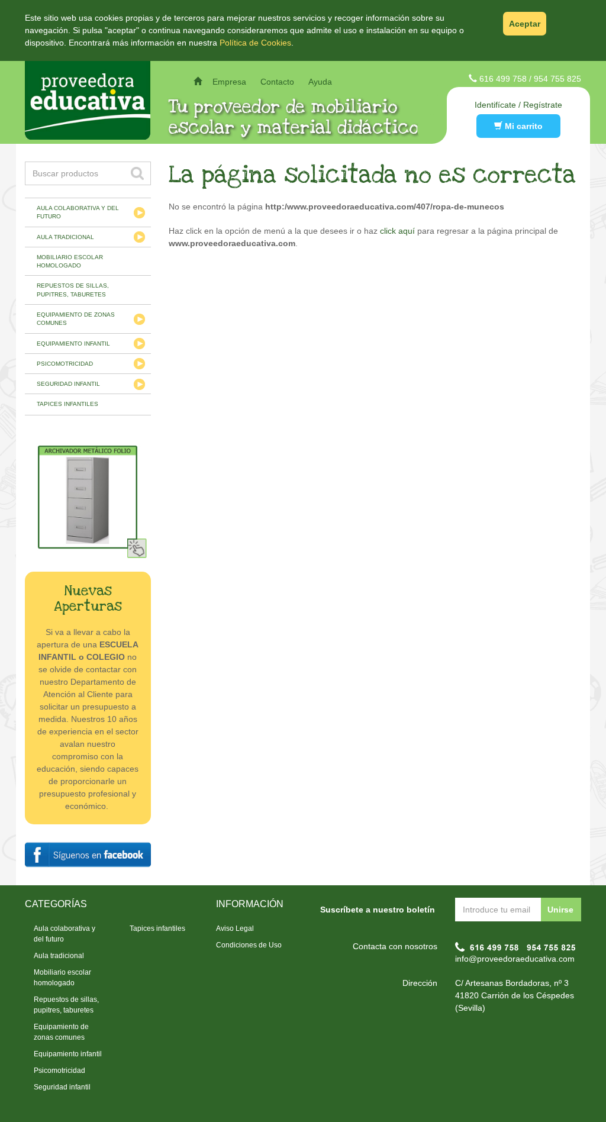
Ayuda (320, 81)
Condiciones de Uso (249, 945)
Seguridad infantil (68, 384)
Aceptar (524, 23)
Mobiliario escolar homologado (70, 261)
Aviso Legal (235, 928)
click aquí (397, 231)
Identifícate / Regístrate (518, 104)
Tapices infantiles (67, 404)
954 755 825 (557, 78)
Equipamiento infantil (73, 343)
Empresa (229, 81)
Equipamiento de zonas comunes (76, 318)
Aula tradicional (65, 237)
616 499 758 (503, 78)
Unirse (560, 909)
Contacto (277, 81)
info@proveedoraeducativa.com (515, 958)
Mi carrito (522, 126)
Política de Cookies (255, 42)
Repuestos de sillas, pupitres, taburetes (73, 289)
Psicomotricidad (65, 363)
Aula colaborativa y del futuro (78, 212)
